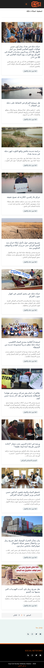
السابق (28, 615)
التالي (15, 615)
